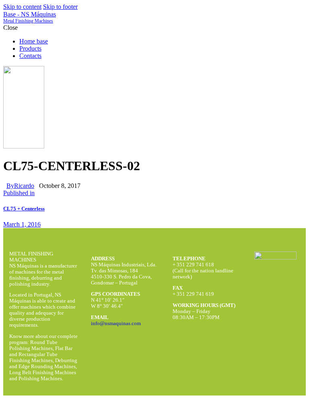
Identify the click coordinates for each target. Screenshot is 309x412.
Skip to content (22, 6)
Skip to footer (60, 6)
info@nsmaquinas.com (116, 323)
